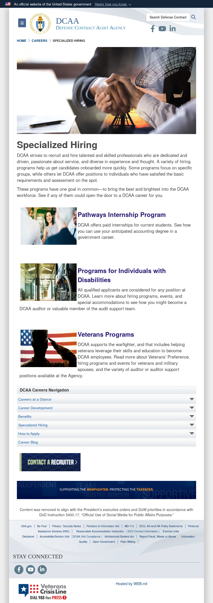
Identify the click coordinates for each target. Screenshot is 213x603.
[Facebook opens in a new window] (153, 29)
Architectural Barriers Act (119, 536)
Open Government (104, 542)
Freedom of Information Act (102, 526)
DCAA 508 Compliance (87, 536)
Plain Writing (128, 542)
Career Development (35, 408)
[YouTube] (30, 569)
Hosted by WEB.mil (131, 583)
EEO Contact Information (143, 531)
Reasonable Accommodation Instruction (100, 531)
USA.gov (26, 526)
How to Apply (28, 434)
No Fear (42, 526)
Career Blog (28, 442)
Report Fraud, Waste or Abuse (157, 536)
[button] (113, 4)
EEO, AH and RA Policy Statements (161, 526)
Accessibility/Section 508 (54, 536)
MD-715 (129, 526)
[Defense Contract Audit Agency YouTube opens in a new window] (162, 29)
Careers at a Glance (34, 399)
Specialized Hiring (33, 425)
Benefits (24, 416)
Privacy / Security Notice (66, 526)
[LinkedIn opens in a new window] (173, 29)
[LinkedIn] (42, 569)
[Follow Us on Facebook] (18, 569)
